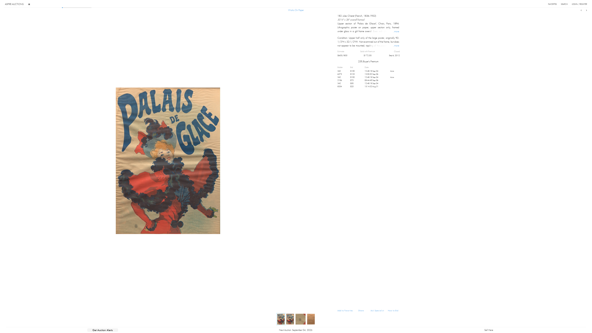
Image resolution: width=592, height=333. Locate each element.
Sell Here (488, 330)
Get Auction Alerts (102, 330)
